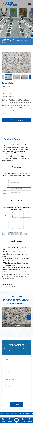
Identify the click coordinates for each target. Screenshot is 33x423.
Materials (25, 40)
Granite (4, 42)
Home (18, 40)
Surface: (4, 100)
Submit (16, 405)
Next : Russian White (8, 287)
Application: (6, 105)
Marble (7, 413)
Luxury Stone (14, 413)
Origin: (4, 93)
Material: (4, 96)
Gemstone (21, 413)
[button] (30, 77)
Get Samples (18, 120)
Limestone (28, 413)
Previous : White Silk (8, 285)
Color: (4, 113)
